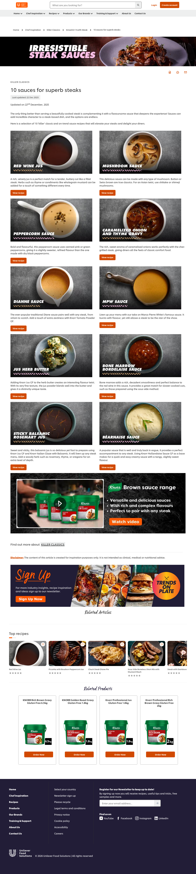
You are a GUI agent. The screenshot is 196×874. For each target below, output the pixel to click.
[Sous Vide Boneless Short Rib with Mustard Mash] (146, 653)
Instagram (145, 818)
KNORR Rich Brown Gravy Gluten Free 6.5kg (37, 701)
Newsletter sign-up (65, 795)
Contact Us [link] (140, 13)
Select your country (65, 789)
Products (14, 808)
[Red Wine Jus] (27, 653)
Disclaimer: (17, 557)
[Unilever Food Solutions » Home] (21, 5)
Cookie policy (62, 820)
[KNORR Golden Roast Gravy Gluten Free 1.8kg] (78, 730)
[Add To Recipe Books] (43, 644)
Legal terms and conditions (70, 808)
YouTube (109, 818)
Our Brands (15, 814)
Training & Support (20, 820)
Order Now (38, 754)
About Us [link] (126, 13)
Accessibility (61, 827)
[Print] (177, 72)
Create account (169, 5)
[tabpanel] (27, 658)
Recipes (13, 801)
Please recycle (62, 801)
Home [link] (17, 13)
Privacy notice (62, 814)
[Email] (185, 72)
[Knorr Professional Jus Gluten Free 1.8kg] (118, 730)
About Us (14, 827)
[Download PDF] (169, 72)
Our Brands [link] (84, 13)
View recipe (18, 192)
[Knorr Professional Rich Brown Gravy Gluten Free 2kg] (159, 730)
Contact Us (15, 833)
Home (12, 789)
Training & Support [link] (106, 13)
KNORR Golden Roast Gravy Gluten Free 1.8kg (78, 701)
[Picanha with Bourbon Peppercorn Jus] (67, 653)
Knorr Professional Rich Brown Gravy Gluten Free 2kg (159, 703)
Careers (58, 833)
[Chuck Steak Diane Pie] (107, 653)
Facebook (126, 818)
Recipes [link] (53, 13)
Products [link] (67, 13)
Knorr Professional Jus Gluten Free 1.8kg (118, 701)
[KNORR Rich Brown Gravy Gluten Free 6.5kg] (37, 730)
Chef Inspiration (18, 795)
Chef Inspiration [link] (34, 13)
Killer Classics (20, 81)
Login (154, 5)
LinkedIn (163, 818)
